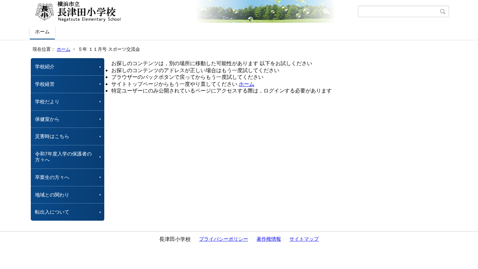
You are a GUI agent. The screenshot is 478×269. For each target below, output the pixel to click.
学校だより (47, 101)
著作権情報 (268, 239)
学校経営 (45, 84)
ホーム (42, 31)
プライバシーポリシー (223, 239)
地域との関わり (52, 195)
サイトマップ (304, 239)
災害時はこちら (52, 136)
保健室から (47, 119)
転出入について (52, 212)
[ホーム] (194, 11)
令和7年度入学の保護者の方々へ (63, 157)
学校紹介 (45, 66)
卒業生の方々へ (52, 177)
